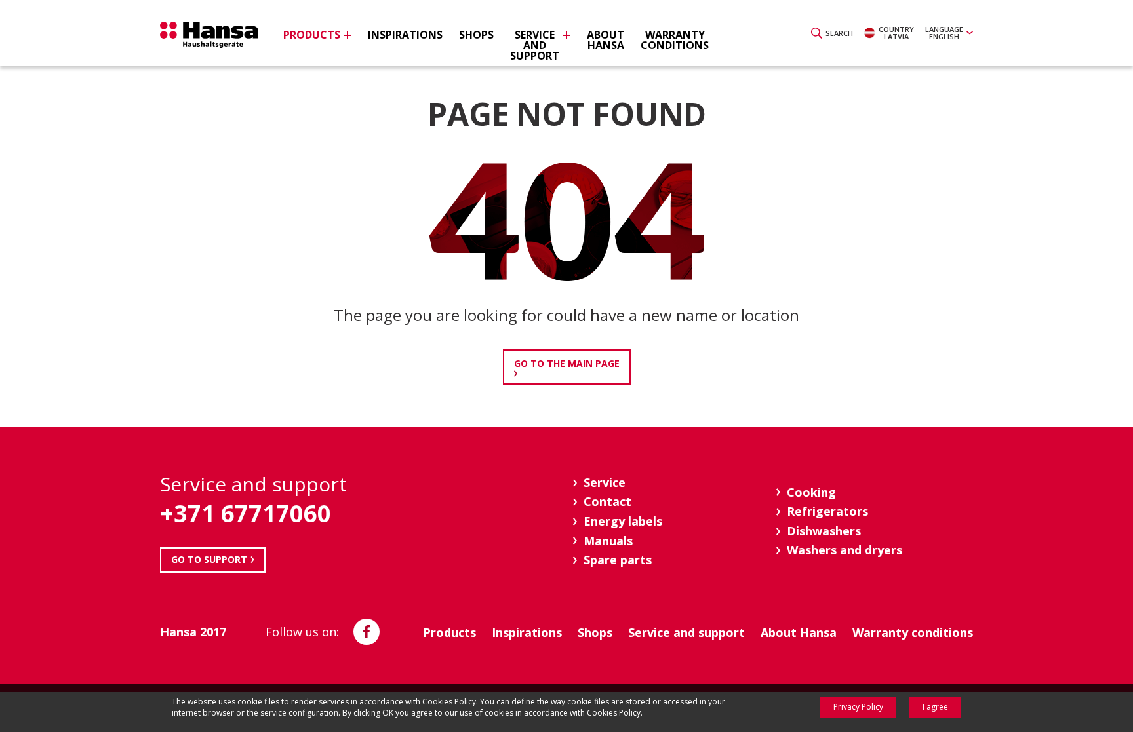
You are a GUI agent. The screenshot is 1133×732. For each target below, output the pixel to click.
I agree (935, 706)
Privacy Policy (858, 706)
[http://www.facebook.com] (366, 632)
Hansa (209, 35)
